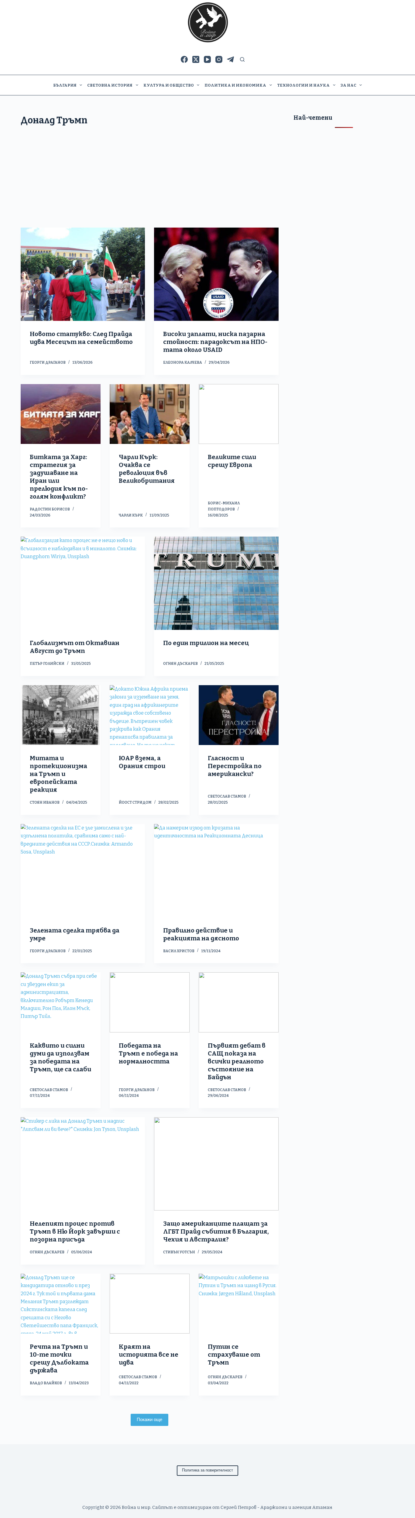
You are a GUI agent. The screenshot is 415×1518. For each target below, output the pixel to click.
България (65, 85)
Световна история (109, 85)
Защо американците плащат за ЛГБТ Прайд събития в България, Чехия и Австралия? (216, 1231)
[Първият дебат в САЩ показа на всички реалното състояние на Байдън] (239, 1002)
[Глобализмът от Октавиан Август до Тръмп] (83, 583)
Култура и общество (168, 85)
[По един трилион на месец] (216, 583)
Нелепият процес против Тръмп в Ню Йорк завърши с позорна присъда (75, 1231)
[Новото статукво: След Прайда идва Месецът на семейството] (83, 274)
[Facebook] (184, 59)
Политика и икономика (235, 85)
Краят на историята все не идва (148, 1354)
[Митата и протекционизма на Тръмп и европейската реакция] (61, 715)
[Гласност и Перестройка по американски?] (239, 715)
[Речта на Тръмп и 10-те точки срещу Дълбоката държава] (61, 1304)
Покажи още (149, 1419)
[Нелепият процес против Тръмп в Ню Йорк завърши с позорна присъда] (83, 1164)
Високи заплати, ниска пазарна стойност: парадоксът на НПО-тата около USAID (215, 341)
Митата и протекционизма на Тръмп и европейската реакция (58, 773)
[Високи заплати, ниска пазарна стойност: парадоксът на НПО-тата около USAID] (216, 274)
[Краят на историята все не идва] (150, 1304)
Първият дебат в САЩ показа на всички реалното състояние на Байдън (237, 1061)
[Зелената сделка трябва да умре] (83, 870)
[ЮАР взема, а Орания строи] (150, 715)
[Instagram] (218, 59)
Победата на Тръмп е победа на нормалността (148, 1053)
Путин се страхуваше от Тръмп (234, 1354)
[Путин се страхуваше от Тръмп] (239, 1304)
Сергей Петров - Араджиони (254, 1507)
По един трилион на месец (206, 643)
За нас (348, 85)
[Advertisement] (149, 182)
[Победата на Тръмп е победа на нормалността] (150, 1002)
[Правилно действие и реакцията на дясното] (216, 870)
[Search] (242, 59)
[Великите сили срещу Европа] (239, 414)
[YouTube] (207, 59)
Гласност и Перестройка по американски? (235, 766)
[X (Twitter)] (195, 59)
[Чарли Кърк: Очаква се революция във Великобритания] (150, 414)
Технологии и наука (303, 85)
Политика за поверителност (207, 1470)
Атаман (322, 1507)
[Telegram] (230, 59)
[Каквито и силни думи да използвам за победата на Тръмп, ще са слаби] (61, 1002)
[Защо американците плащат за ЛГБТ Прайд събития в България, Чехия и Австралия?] (216, 1164)
